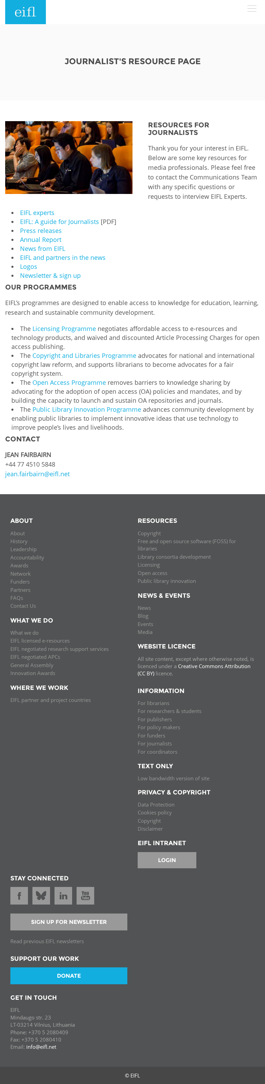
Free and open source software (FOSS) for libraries (187, 545)
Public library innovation (167, 580)
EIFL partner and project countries (50, 699)
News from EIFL (42, 248)
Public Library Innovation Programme (86, 409)
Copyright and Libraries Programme (84, 355)
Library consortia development (174, 556)
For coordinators (157, 751)
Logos (28, 266)
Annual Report (40, 239)
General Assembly (31, 665)
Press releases (41, 230)
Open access (152, 572)
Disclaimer (150, 828)
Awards (19, 565)
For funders (151, 735)
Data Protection (156, 804)
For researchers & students (170, 710)
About (17, 533)
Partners (20, 589)
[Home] (25, 12)
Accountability (27, 557)
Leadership (23, 549)
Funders (20, 581)
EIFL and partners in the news (63, 257)
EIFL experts (37, 212)
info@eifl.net (41, 1046)
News (144, 607)
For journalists (155, 743)
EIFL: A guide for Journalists (60, 221)
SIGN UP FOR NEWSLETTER (69, 922)
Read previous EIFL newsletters (47, 941)
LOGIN (167, 860)
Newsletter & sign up (50, 275)
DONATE (69, 976)
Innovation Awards (32, 673)
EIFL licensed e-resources (40, 640)
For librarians (153, 703)
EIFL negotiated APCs (35, 656)
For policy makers (159, 727)
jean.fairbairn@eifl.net (37, 474)
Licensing (149, 564)
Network (20, 573)
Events (145, 624)
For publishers (155, 719)
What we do (24, 632)
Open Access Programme (69, 382)
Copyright (149, 533)
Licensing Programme (64, 328)
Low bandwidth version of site (173, 778)
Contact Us (23, 605)
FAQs (16, 597)
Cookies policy (155, 812)
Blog (143, 615)
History (19, 541)
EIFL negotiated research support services (59, 648)
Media (145, 631)
